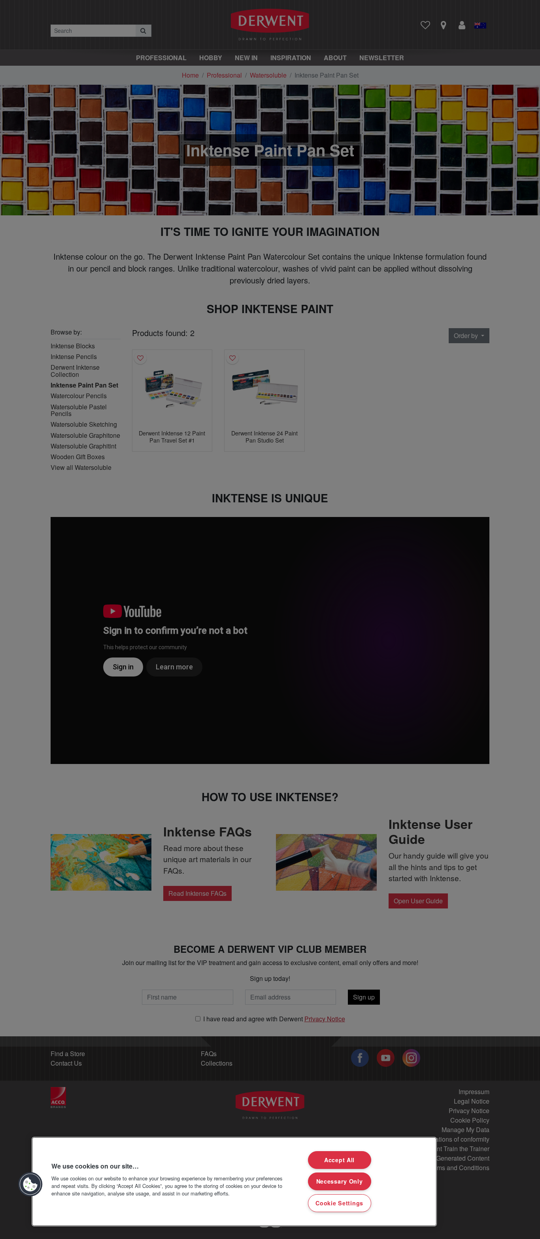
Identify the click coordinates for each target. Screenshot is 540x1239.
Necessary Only (339, 1181)
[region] (234, 1181)
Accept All (339, 1160)
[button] (30, 1184)
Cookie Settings (339, 1203)
